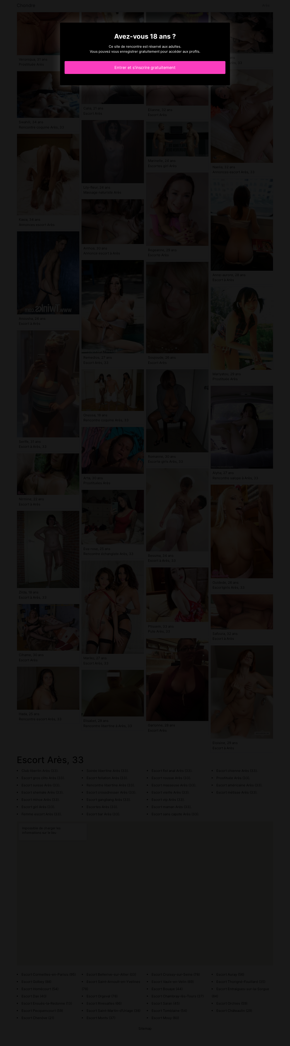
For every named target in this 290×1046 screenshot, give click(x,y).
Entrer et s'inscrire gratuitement (145, 67)
